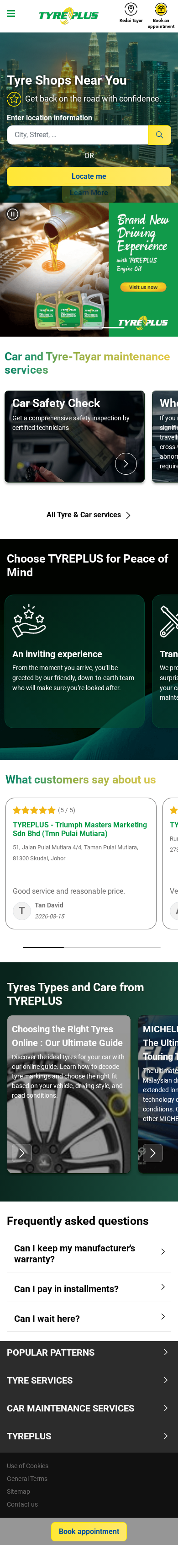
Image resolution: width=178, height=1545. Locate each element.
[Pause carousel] (12, 214)
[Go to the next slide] (163, 271)
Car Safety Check (56, 403)
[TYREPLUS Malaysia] (68, 16)
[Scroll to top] (154, 1525)
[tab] (63, 328)
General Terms (27, 1478)
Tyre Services (40, 1380)
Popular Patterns (50, 1352)
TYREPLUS (29, 1436)
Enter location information (49, 117)
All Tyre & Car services (85, 514)
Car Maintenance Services (70, 1408)
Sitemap (18, 1491)
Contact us (22, 1504)
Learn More (89, 192)
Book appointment (89, 1531)
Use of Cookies (27, 1466)
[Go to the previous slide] (15, 271)
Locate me (89, 176)
